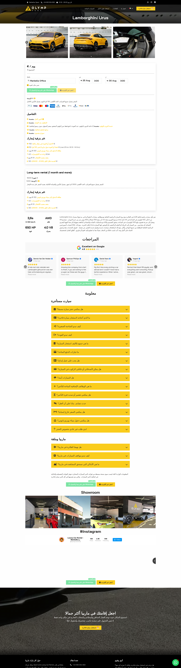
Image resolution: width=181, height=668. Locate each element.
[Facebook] (155, 2)
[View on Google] (30, 260)
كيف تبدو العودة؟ (64, 335)
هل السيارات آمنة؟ (65, 377)
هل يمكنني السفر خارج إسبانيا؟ (71, 412)
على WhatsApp (44, 89)
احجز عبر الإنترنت (67, 90)
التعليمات (115, 8)
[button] (25, 266)
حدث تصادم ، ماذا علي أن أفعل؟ (71, 403)
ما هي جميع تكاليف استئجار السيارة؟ (72, 343)
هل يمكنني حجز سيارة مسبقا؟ (69, 309)
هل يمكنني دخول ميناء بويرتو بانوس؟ (73, 420)
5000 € (32, 181)
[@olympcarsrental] (61, 540)
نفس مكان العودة (34, 85)
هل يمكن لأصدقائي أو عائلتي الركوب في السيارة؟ (79, 369)
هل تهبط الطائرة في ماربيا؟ (69, 447)
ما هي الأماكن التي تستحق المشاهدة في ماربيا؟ (78, 464)
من (84, 79)
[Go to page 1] (89, 56)
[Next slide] (154, 42)
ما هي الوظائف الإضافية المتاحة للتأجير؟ (74, 386)
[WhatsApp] (148, 2)
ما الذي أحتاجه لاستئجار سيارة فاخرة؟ (73, 317)
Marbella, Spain (34, 2)
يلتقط (33, 79)
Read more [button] (32, 274)
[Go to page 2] (91, 56)
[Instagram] (151, 2)
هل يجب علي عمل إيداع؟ (68, 360)
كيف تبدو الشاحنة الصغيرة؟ (69, 326)
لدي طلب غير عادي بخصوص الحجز (71, 429)
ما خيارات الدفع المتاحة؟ (68, 352)
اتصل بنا (123, 8)
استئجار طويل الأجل (103, 8)
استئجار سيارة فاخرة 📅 (90, 628)
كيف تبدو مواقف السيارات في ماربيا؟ (73, 455)
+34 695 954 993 (49, 2)
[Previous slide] (26, 42)
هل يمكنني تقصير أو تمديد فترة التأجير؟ (73, 395)
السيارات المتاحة (89, 8)
